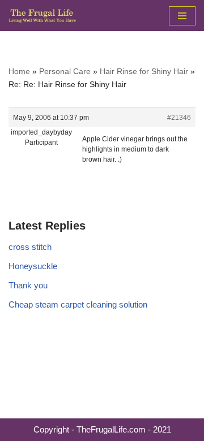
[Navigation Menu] (182, 15)
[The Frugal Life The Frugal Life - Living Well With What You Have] (42, 15)
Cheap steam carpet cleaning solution (77, 304)
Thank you (28, 285)
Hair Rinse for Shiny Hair (144, 71)
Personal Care (65, 71)
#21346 (179, 118)
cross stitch (30, 247)
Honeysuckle (32, 266)
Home (19, 71)
